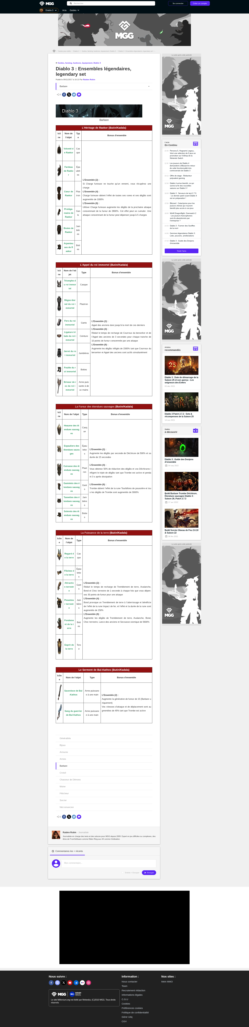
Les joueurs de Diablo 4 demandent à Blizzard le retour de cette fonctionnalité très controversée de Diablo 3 (182, 167)
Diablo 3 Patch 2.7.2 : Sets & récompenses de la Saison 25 (179, 415)
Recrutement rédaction (133, 990)
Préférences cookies (132, 1008)
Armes (63, 759)
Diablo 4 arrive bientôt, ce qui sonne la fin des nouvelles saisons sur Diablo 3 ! (182, 185)
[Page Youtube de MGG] (69, 982)
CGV (124, 1021)
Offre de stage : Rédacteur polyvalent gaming (181, 177)
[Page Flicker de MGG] (82, 982)
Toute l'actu (181, 251)
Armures (64, 752)
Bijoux (63, 745)
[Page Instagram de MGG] (88, 982)
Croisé (63, 773)
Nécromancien (67, 807)
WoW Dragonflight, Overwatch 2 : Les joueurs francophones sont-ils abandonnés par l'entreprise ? (183, 217)
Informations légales (132, 995)
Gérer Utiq (127, 1017)
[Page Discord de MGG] (57, 982)
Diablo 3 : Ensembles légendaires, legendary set (135, 51)
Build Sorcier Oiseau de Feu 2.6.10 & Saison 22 (181, 531)
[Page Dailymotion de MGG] (76, 982)
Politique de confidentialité (135, 1012)
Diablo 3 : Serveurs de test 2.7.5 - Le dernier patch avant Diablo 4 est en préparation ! (183, 195)
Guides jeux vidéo (64, 51)
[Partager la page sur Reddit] (74, 95)
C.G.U (125, 999)
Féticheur (64, 793)
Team (124, 986)
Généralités (65, 738)
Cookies (126, 1003)
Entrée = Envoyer (132, 873)
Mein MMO (167, 981)
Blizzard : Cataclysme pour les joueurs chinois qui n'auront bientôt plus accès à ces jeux (182, 205)
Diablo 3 (76, 51)
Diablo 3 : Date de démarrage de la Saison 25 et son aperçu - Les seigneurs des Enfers (181, 380)
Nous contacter (129, 981)
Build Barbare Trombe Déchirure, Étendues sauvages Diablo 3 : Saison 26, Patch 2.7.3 (181, 496)
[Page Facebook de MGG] (51, 982)
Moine (62, 786)
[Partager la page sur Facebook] (64, 95)
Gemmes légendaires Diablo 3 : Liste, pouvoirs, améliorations (183, 234)
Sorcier (63, 800)
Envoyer (150, 873)
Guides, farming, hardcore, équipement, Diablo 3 (99, 51)
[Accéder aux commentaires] (79, 95)
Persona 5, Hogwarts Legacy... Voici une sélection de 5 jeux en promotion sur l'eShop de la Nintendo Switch (183, 154)
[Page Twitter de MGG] (63, 982)
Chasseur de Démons (70, 779)
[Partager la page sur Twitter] (69, 95)
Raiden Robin (89, 79)
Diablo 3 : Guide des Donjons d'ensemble (182, 242)
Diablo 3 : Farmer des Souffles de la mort (182, 227)
